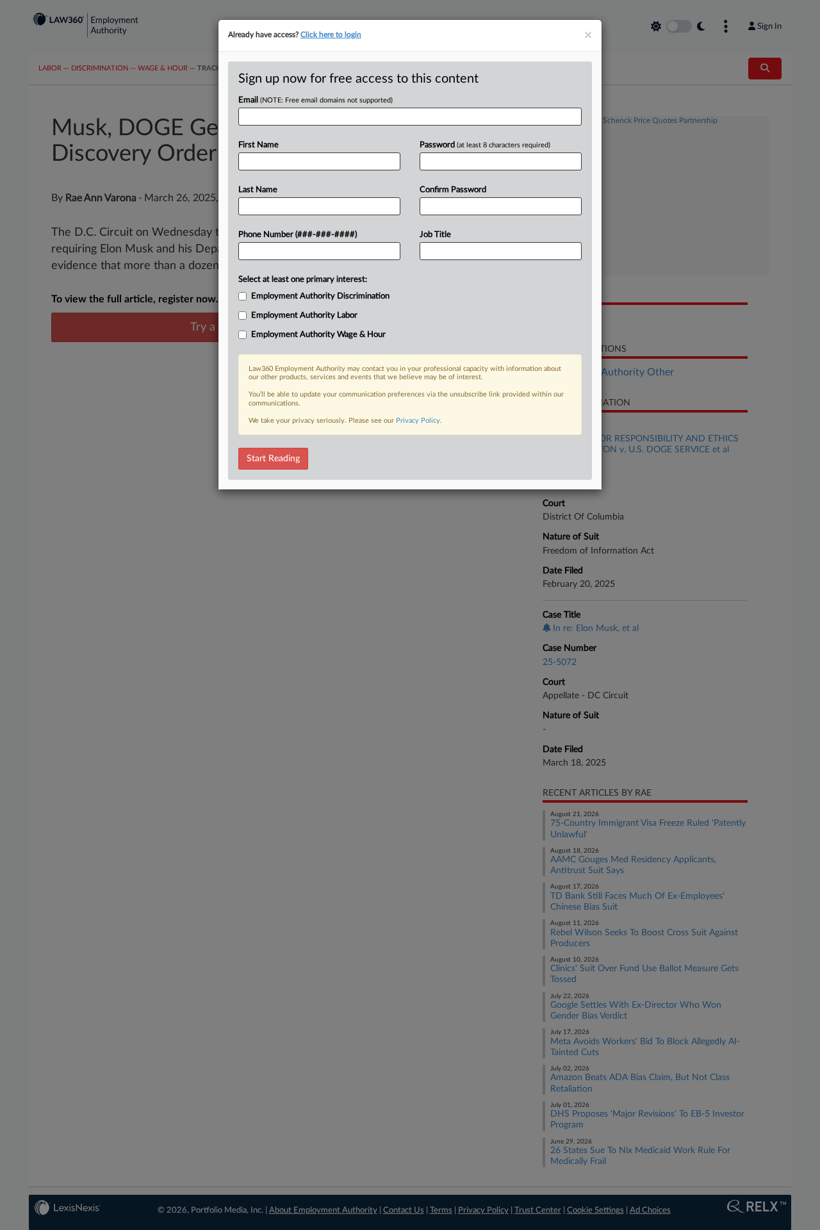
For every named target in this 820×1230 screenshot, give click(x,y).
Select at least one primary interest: (302, 279)
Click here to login (330, 34)
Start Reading (273, 458)
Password (485, 145)
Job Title (435, 235)
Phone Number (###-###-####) (297, 235)
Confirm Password (453, 190)
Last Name (257, 190)
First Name (258, 145)
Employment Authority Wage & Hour (318, 335)
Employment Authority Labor (304, 315)
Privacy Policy (418, 420)
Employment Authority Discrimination (320, 296)
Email (315, 100)
